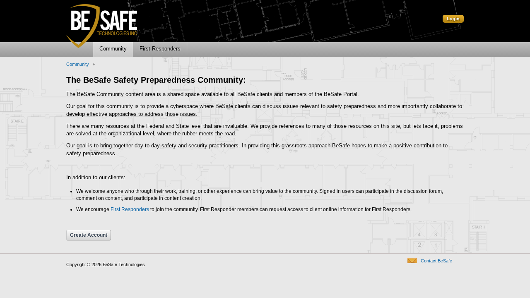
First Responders (130, 209)
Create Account (88, 235)
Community (77, 64)
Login (453, 18)
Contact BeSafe (436, 260)
